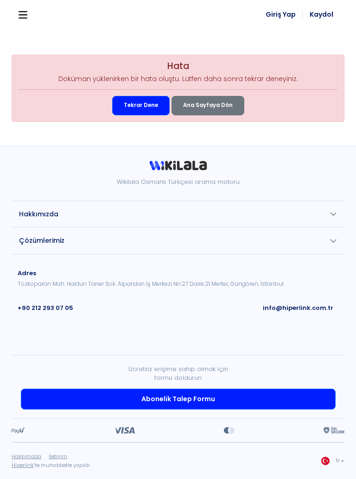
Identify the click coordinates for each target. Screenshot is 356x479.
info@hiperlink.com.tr (298, 307)
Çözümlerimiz (41, 240)
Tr (338, 460)
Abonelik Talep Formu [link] (178, 398)
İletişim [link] (58, 456)
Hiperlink (23, 465)
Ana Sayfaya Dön (208, 105)
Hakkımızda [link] (26, 456)
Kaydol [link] (321, 14)
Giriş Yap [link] (281, 14)
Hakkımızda (38, 214)
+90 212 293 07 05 (45, 307)
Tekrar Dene (141, 105)
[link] (178, 168)
